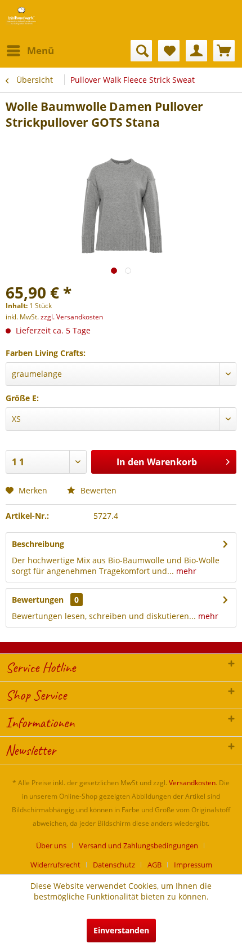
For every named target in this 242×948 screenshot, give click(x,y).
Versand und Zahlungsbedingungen (138, 845)
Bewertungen (38, 599)
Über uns (51, 845)
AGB (154, 865)
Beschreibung (38, 543)
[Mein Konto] (196, 50)
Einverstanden (121, 930)
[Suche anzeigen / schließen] (141, 50)
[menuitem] (30, 50)
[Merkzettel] (169, 50)
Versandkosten (192, 782)
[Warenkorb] (224, 50)
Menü (40, 50)
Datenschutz (114, 865)
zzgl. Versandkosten (72, 317)
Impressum (193, 865)
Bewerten (97, 490)
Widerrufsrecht (55, 865)
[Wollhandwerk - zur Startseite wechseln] (21, 15)
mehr (185, 571)
